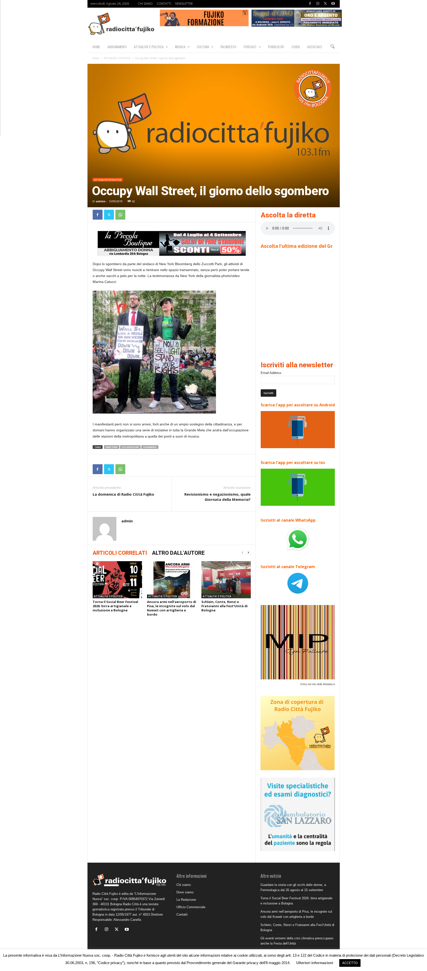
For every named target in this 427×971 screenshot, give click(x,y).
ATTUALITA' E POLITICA (117, 58)
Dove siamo (184, 892)
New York (112, 447)
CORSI (296, 46)
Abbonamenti (117, 46)
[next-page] (248, 552)
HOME (96, 46)
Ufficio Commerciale (190, 907)
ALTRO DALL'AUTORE (178, 553)
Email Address (271, 373)
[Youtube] (333, 4)
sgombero (150, 447)
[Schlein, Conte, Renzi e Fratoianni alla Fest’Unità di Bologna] (226, 579)
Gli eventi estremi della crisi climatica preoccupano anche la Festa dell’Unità (296, 940)
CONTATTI (164, 3)
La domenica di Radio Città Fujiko (123, 494)
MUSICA (180, 46)
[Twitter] (325, 4)
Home (95, 58)
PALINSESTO (228, 46)
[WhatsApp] (120, 215)
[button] (332, 46)
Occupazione (130, 447)
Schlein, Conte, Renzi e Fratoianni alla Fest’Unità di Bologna (224, 606)
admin (101, 201)
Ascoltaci (314, 46)
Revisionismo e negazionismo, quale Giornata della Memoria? (217, 497)
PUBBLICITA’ (276, 46)
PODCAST (250, 46)
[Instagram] (318, 4)
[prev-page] (242, 552)
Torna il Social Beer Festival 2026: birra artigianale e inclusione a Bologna (115, 606)
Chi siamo (183, 885)
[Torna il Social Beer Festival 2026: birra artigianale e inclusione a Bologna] (117, 579)
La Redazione (186, 900)
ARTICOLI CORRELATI (120, 553)
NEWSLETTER (184, 3)
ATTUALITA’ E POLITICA (149, 46)
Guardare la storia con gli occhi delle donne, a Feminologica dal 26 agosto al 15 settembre (293, 887)
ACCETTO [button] (350, 963)
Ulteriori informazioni (314, 963)
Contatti (182, 914)
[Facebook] (310, 4)
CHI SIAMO (145, 3)
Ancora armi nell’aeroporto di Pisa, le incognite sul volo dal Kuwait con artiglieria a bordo (171, 608)
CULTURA (203, 46)
